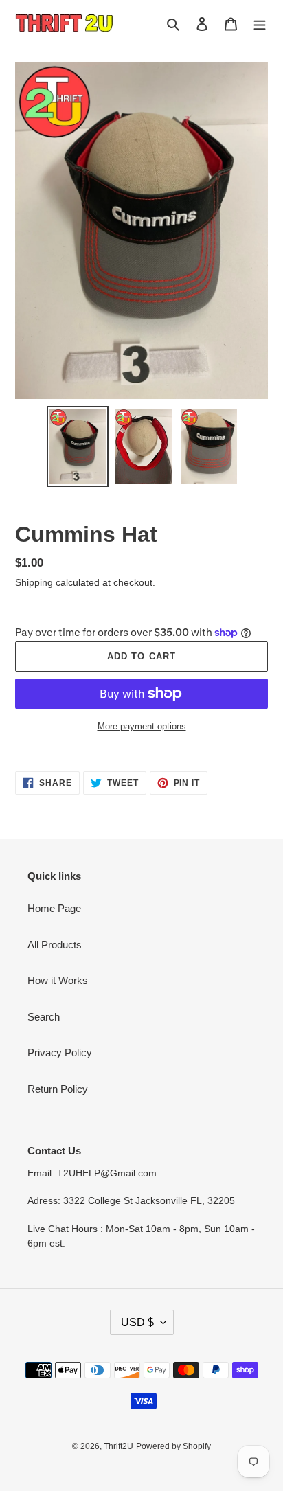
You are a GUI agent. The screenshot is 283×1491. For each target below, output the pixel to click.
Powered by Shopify (173, 1446)
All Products (54, 945)
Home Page (54, 908)
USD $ (137, 1322)
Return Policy (57, 1089)
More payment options (142, 726)
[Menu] (259, 23)
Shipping (34, 582)
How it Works (57, 980)
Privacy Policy (59, 1052)
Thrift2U (118, 1446)
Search (43, 1017)
